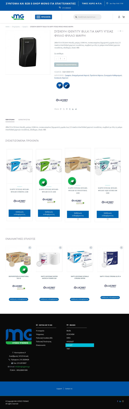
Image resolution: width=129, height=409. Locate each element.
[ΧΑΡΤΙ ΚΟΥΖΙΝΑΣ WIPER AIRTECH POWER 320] (49, 259)
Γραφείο (25, 27)
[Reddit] (75, 109)
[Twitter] (63, 109)
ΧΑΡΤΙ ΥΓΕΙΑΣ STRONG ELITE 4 (110, 276)
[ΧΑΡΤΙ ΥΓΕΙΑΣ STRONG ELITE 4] (110, 259)
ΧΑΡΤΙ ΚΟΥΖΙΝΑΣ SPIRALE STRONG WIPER (80, 277)
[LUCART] (62, 99)
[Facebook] (60, 109)
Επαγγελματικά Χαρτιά (80, 75)
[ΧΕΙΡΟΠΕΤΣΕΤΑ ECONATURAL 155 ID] (19, 259)
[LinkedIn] (72, 109)
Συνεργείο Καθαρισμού (113, 75)
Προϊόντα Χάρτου (96, 75)
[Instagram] (123, 401)
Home (7, 27)
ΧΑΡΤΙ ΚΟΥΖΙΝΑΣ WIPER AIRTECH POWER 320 (49, 277)
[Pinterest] (66, 109)
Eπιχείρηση (16, 27)
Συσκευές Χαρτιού (61, 78)
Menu (38, 16)
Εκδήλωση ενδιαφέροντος (66, 65)
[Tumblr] (69, 109)
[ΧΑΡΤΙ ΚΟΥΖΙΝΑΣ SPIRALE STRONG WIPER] (80, 259)
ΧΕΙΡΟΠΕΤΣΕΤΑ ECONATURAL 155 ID (19, 277)
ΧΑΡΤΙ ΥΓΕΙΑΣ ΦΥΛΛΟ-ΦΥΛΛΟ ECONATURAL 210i (78, 190)
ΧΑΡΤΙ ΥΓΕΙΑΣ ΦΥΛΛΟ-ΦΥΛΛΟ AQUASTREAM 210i (107, 190)
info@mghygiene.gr (22, 367)
